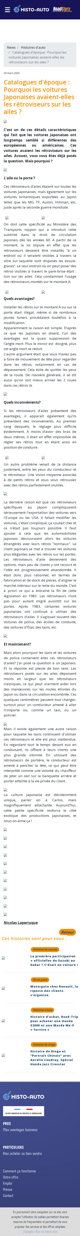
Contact (8, 1195)
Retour (67, 932)
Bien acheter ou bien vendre (22, 1153)
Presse (7, 1189)
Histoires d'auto (33, 47)
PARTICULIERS (13, 1147)
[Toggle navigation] (7, 9)
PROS (7, 1123)
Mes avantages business (20, 1129)
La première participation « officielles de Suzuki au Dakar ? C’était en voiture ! (54, 960)
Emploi (7, 1183)
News (11, 47)
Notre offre (10, 1176)
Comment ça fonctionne (19, 1170)
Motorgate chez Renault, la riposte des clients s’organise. (54, 991)
